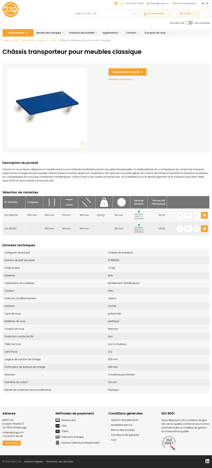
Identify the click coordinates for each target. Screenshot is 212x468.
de (203, 3)
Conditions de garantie (125, 435)
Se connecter (156, 13)
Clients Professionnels (184, 3)
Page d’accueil (10, 40)
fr (207, 3)
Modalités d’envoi (121, 425)
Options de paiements (124, 420)
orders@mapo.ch (159, 3)
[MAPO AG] (10, 9)
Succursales (11, 443)
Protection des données (59, 461)
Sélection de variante (126, 72)
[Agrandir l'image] (47, 108)
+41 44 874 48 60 (134, 3)
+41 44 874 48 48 (12, 436)
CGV (114, 440)
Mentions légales (33, 461)
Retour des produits (123, 430)
